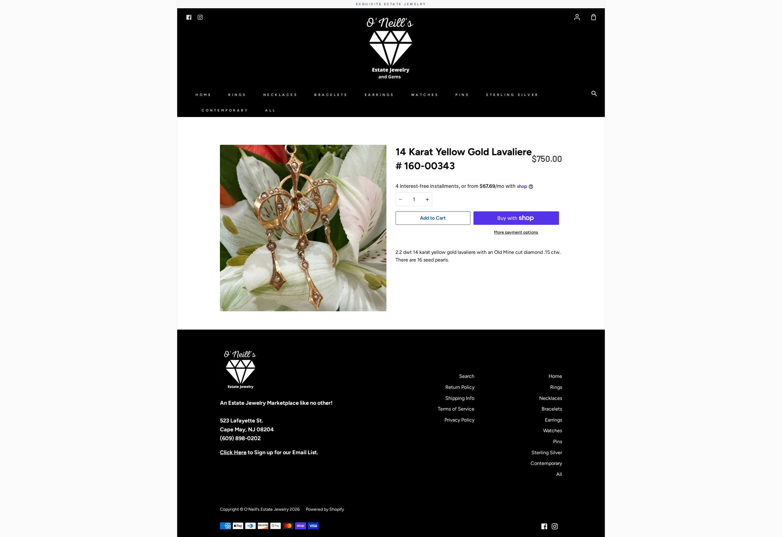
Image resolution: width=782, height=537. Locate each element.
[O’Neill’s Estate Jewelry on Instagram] (555, 526)
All (270, 110)
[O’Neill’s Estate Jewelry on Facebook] (544, 526)
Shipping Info (459, 398)
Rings (237, 95)
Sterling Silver (512, 95)
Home (204, 95)
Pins (462, 95)
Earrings (380, 95)
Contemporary (225, 110)
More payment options (516, 232)
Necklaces (280, 95)
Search (466, 376)
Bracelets (331, 95)
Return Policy (459, 387)
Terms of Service (456, 409)
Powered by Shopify (325, 509)
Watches (425, 95)
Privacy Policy (459, 420)
